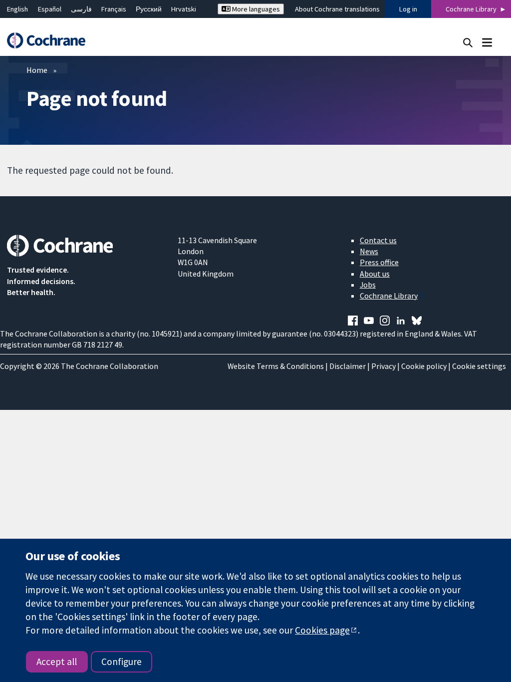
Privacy (383, 366)
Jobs (368, 285)
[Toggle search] (468, 42)
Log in (408, 8)
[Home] (51, 40)
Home (36, 70)
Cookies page (322, 630)
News (369, 251)
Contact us (378, 240)
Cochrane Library (471, 8)
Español (49, 8)
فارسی (81, 8)
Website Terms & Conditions (276, 366)
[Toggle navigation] (487, 42)
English (17, 8)
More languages (255, 8)
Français (113, 8)
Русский (149, 8)
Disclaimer (347, 366)
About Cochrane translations (337, 8)
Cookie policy (424, 366)
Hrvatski (183, 8)
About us (375, 274)
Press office (379, 262)
